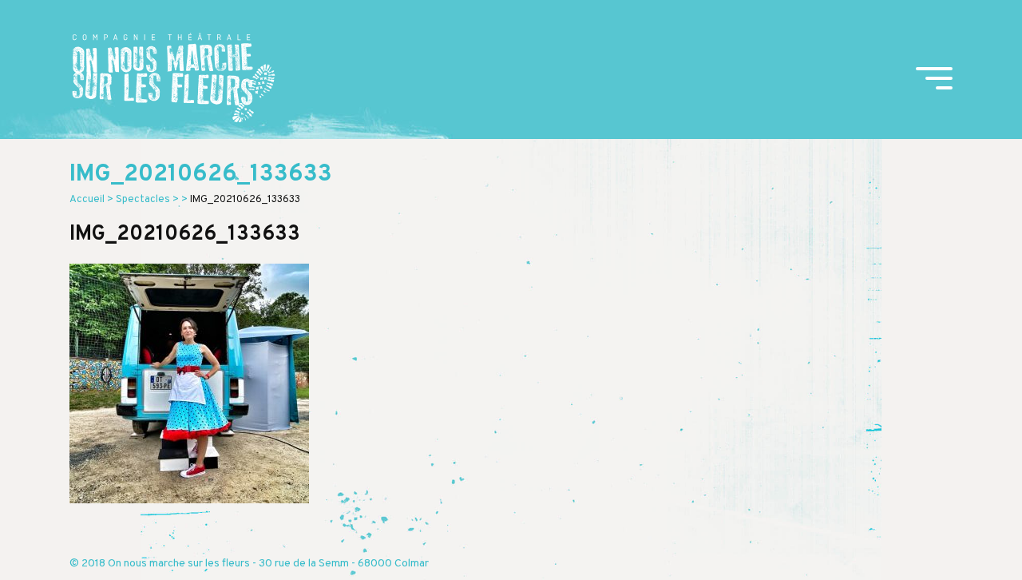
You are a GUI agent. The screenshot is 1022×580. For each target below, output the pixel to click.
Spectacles (143, 199)
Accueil (87, 199)
